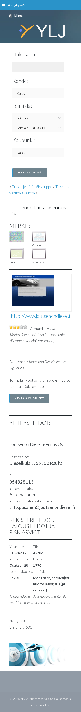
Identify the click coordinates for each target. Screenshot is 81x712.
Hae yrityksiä (16, 5)
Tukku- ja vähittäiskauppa (32, 186)
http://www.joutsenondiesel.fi (41, 316)
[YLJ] (40, 31)
